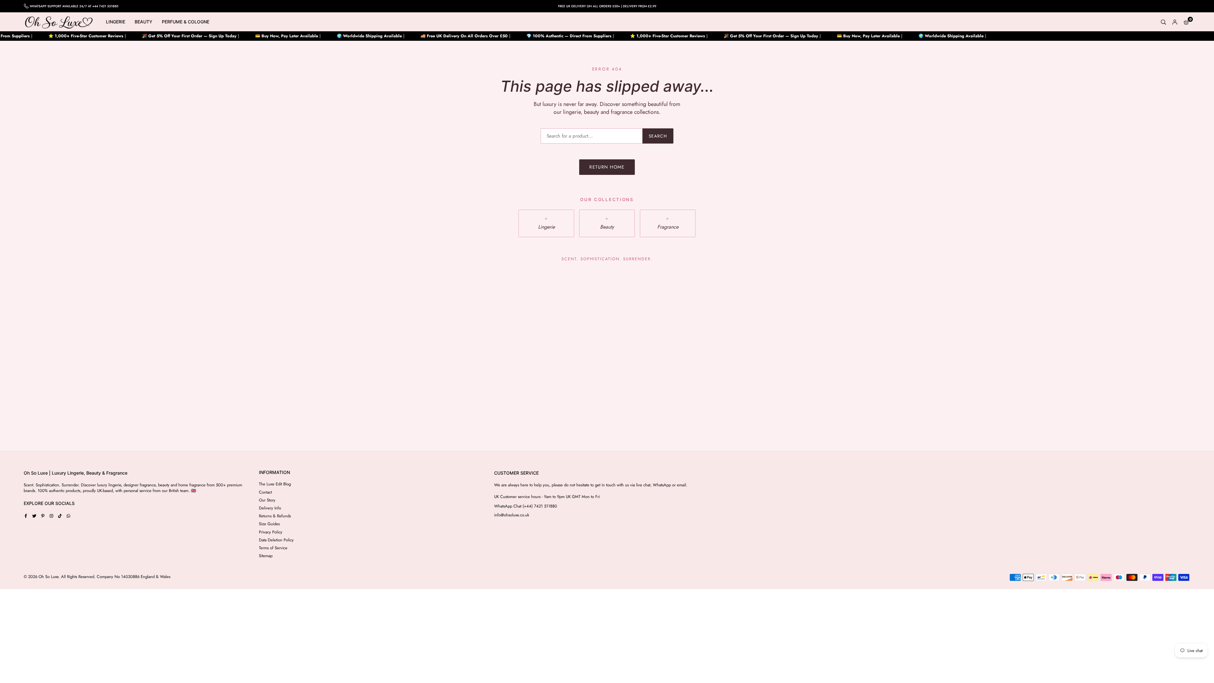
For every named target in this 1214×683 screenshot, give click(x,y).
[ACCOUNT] (1174, 21)
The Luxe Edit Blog (275, 484)
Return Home (607, 167)
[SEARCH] (1163, 21)
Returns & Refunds (275, 516)
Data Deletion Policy (276, 540)
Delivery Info (270, 508)
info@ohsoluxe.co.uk (511, 515)
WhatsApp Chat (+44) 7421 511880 (525, 506)
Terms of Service (273, 548)
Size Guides (269, 524)
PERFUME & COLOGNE (185, 21)
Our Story (267, 500)
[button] (1186, 21)
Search (658, 136)
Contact (265, 492)
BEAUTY (143, 21)
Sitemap (266, 556)
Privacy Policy (270, 532)
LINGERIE (115, 21)
